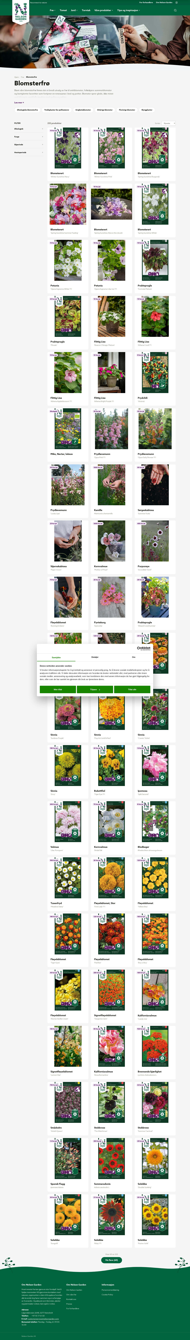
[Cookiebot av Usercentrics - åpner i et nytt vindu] (139, 649)
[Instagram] (176, 2)
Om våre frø (71, 1294)
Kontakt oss (71, 1299)
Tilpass (93, 689)
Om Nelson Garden (164, 2)
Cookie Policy (107, 1294)
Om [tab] (133, 657)
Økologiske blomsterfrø (27, 110)
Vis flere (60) (111, 1260)
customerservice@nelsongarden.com (43, 1319)
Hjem (16, 77)
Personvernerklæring (110, 1290)
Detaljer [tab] (95, 657)
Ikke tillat (58, 689)
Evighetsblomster (83, 110)
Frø (22, 77)
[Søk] (175, 10)
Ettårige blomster (105, 110)
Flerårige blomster (127, 110)
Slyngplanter (147, 110)
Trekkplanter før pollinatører (56, 110)
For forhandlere (146, 2)
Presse (69, 1304)
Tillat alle (132, 689)
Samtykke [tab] (56, 657)
